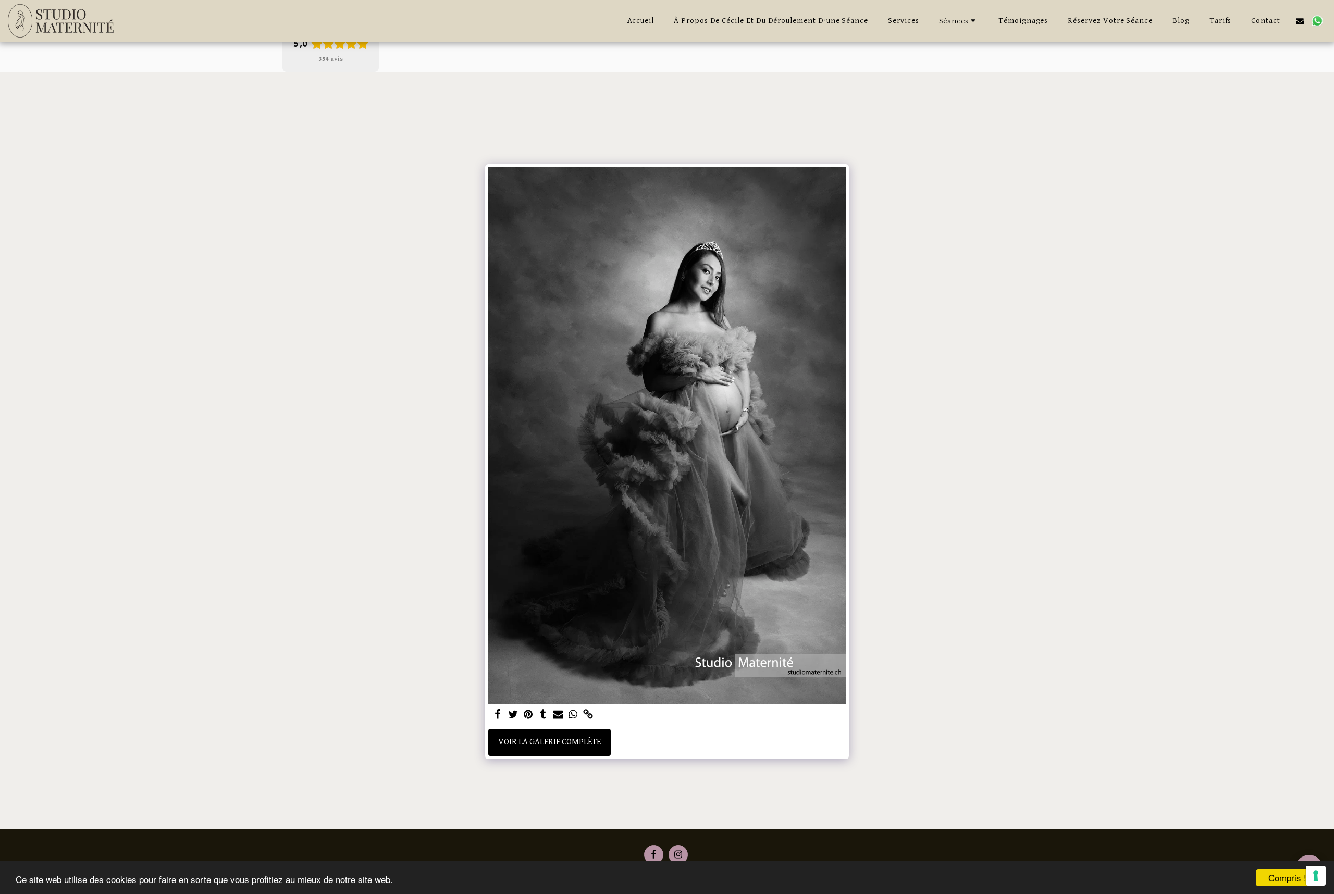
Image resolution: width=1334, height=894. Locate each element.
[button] (959, 20)
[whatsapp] (572, 715)
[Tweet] (513, 715)
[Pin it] (528, 715)
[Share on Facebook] (497, 715)
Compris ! (1287, 877)
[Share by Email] (558, 715)
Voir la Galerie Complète (549, 742)
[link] (588, 715)
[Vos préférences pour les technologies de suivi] (1316, 876)
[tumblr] (543, 715)
